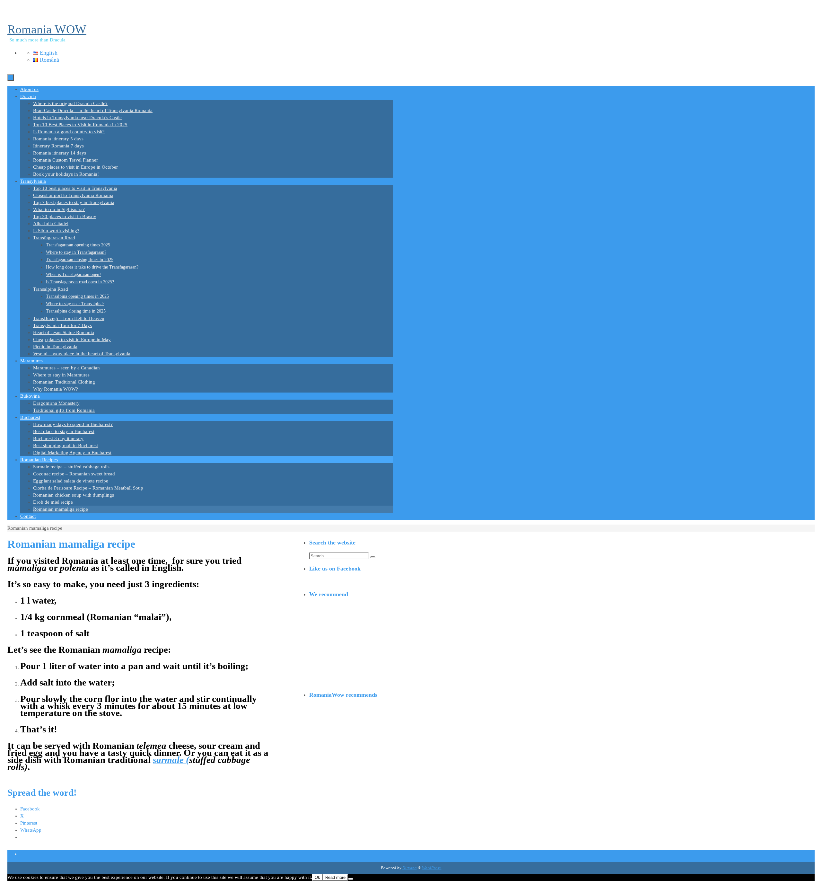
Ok (317, 877)
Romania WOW (46, 29)
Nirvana (409, 867)
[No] (350, 879)
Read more (335, 877)
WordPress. (432, 867)
